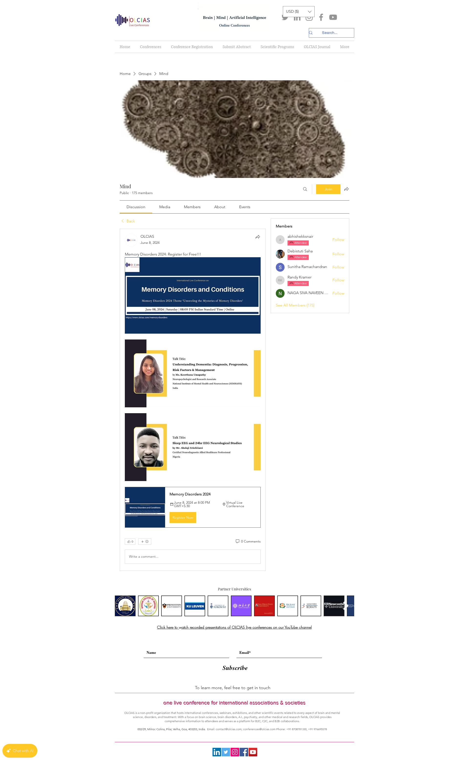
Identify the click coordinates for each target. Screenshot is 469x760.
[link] (136, 207)
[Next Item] (346, 605)
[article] (193, 400)
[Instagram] (309, 17)
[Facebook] (321, 17)
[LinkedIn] (297, 17)
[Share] (258, 237)
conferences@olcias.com (259, 729)
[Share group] (346, 189)
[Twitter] (285, 17)
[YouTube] (333, 17)
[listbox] (299, 11)
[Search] (305, 189)
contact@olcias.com (229, 729)
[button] (299, 11)
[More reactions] (144, 541)
